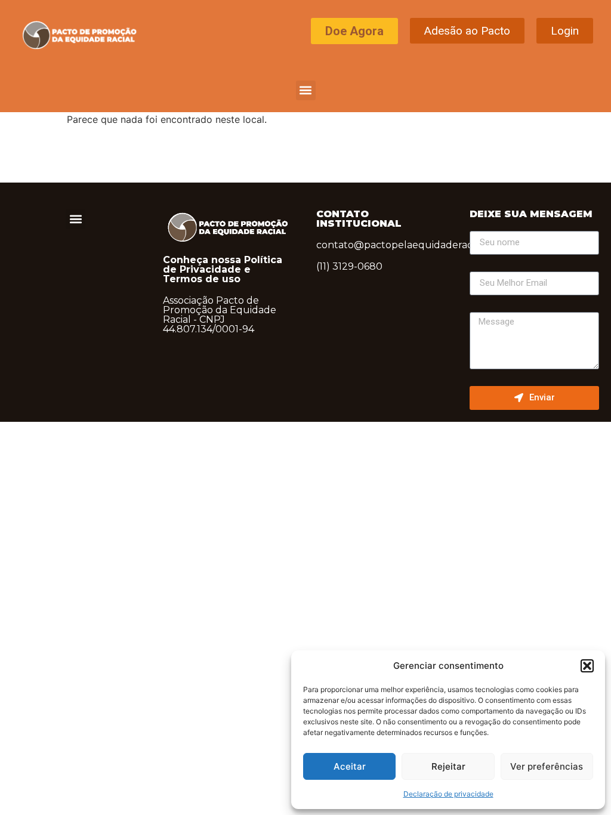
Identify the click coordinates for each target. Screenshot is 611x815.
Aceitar (350, 766)
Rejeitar (448, 766)
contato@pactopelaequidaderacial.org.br (415, 245)
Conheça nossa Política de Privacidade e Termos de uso (222, 269)
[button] (587, 666)
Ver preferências (546, 766)
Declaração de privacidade (448, 793)
